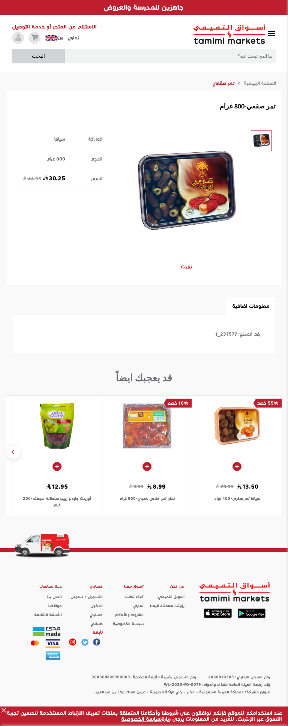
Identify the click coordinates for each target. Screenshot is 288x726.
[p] (73, 642)
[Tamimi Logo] (230, 34)
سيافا (59, 139)
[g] (97, 642)
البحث (38, 56)
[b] (85, 642)
